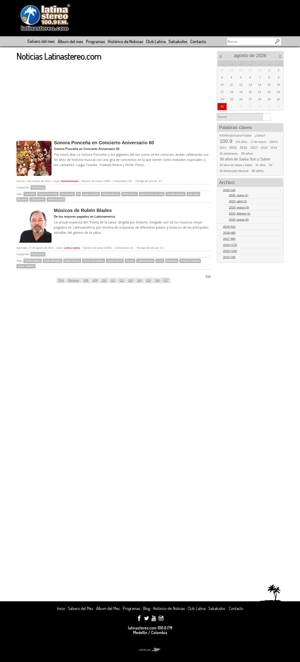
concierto (30, 194)
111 (113, 280)
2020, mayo (238, 195)
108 (85, 280)
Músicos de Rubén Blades (83, 210)
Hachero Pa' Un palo (151, 194)
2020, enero (239, 219)
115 (148, 280)
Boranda (22, 199)
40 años (257, 170)
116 (157, 280)
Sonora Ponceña (47, 194)
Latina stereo (72, 247)
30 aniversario (229, 153)
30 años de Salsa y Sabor (236, 165)
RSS (208, 276)
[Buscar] (266, 116)
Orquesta (171, 260)
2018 (264, 147)
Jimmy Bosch (115, 260)
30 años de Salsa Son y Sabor (245, 159)
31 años (260, 165)
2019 (273, 147)
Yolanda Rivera (110, 194)
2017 (254, 147)
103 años (241, 142)
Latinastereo (37, 199)
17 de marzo (258, 142)
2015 (233, 147)
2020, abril (238, 201)
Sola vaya (193, 194)
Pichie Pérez (129, 194)
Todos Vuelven (26, 266)
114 (139, 280)
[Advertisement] (113, 98)
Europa (130, 260)
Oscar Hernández (93, 260)
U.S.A (160, 260)
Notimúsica (38, 187)
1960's (273, 142)
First (61, 280)
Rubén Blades (33, 260)
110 (104, 280)
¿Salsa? (260, 135)
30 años (247, 153)
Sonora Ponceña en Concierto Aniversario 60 (104, 142)
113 (130, 280)
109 (95, 280)
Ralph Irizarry (72, 260)
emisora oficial (56, 199)
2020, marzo (239, 207)
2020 (229, 190)
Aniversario (67, 194)
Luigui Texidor (91, 194)
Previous (73, 280)
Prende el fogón (175, 194)
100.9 (226, 141)
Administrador (70, 181)
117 (166, 280)
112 (121, 280)
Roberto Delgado (190, 260)
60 (78, 194)
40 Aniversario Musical (234, 171)
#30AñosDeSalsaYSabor (236, 135)
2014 (223, 147)
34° (271, 165)
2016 (243, 147)
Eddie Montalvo (52, 260)
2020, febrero (239, 213)
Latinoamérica (145, 260)
